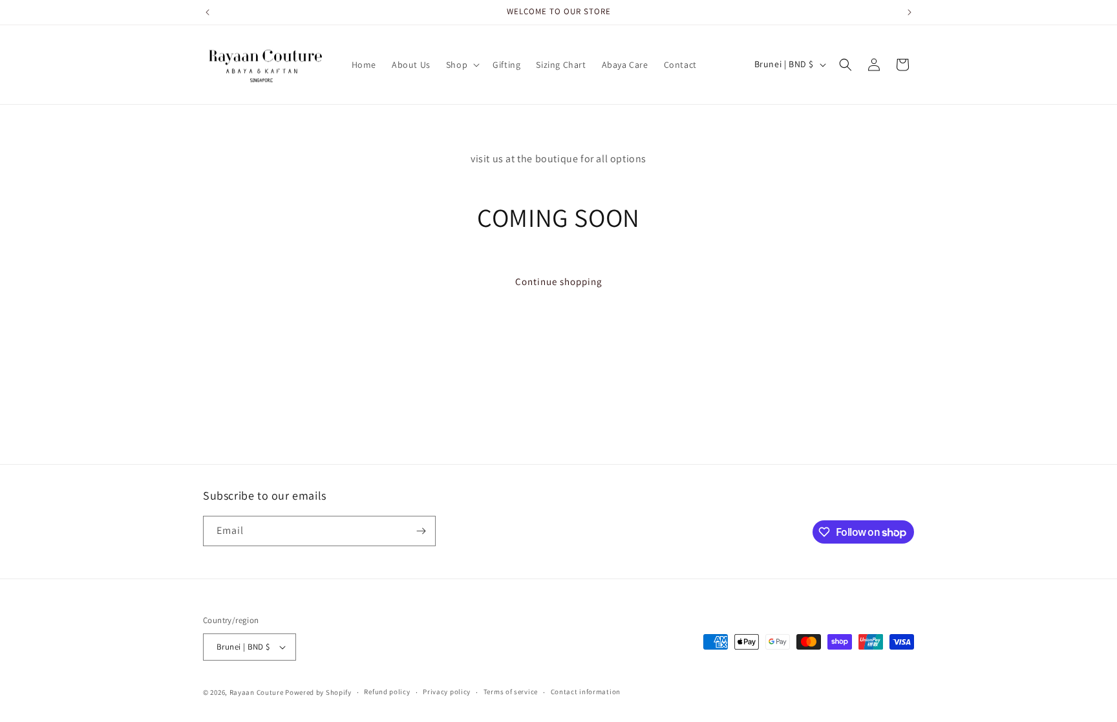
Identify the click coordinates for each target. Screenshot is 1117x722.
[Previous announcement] (207, 12)
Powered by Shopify (318, 692)
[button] (461, 64)
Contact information (586, 691)
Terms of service (511, 691)
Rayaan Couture (256, 692)
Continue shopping (558, 281)
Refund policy (387, 691)
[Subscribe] (421, 531)
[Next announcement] (909, 12)
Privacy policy (447, 691)
